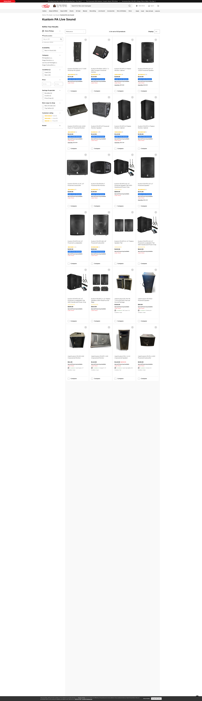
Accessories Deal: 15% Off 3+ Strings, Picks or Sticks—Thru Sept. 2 (139, 1)
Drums (71, 11)
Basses (85, 11)
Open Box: (117, 85)
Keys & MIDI (63, 11)
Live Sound (101, 11)
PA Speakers (47, 58)
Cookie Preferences (87, 699)
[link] (77, 70)
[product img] (77, 52)
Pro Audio (49, 15)
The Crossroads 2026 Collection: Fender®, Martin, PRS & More (102, 1)
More (130, 11)
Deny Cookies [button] (146, 698)
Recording (93, 11)
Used (142, 11)
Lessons (157, 11)
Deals (137, 11)
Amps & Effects (53, 11)
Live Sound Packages (49, 62)
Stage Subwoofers (48, 65)
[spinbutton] (46, 84)
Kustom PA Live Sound (67, 15)
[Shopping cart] (158, 6)
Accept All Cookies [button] (156, 698)
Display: (151, 31)
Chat (58, 6)
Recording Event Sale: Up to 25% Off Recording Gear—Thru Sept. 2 (65, 1)
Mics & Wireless (121, 11)
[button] (60, 6)
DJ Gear (78, 11)
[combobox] (75, 32)
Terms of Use (78, 699)
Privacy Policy (81, 697)
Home (44, 15)
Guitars (44, 11)
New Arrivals (149, 11)
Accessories (110, 11)
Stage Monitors (48, 60)
